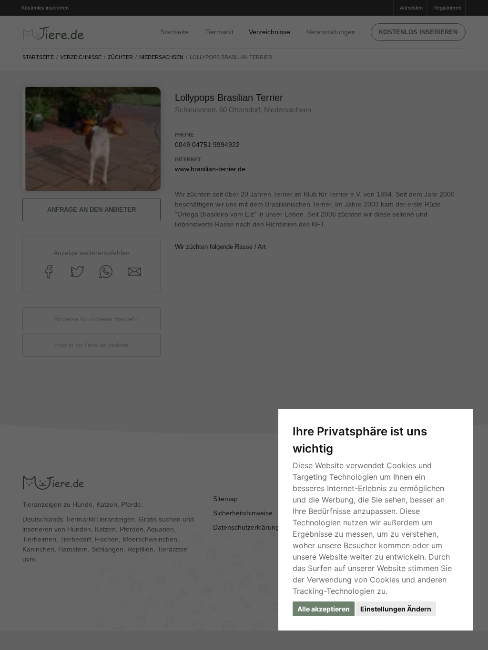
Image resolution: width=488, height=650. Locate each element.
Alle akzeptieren (323, 609)
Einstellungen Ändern (395, 609)
